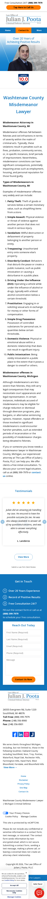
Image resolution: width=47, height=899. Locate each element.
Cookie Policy (11, 816)
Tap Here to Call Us (23, 7)
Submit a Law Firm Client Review (24, 567)
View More (23, 557)
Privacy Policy (24, 784)
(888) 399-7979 (22, 716)
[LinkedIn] (20, 734)
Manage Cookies (29, 816)
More (39, 30)
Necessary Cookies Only (14, 892)
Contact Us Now (23, 679)
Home (8, 30)
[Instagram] (26, 734)
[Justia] (32, 734)
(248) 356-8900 (19, 720)
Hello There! (37, 884)
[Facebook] (15, 734)
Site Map (23, 787)
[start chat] (39, 893)
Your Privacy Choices (19, 813)
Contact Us (23, 30)
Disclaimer (23, 780)
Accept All (14, 885)
